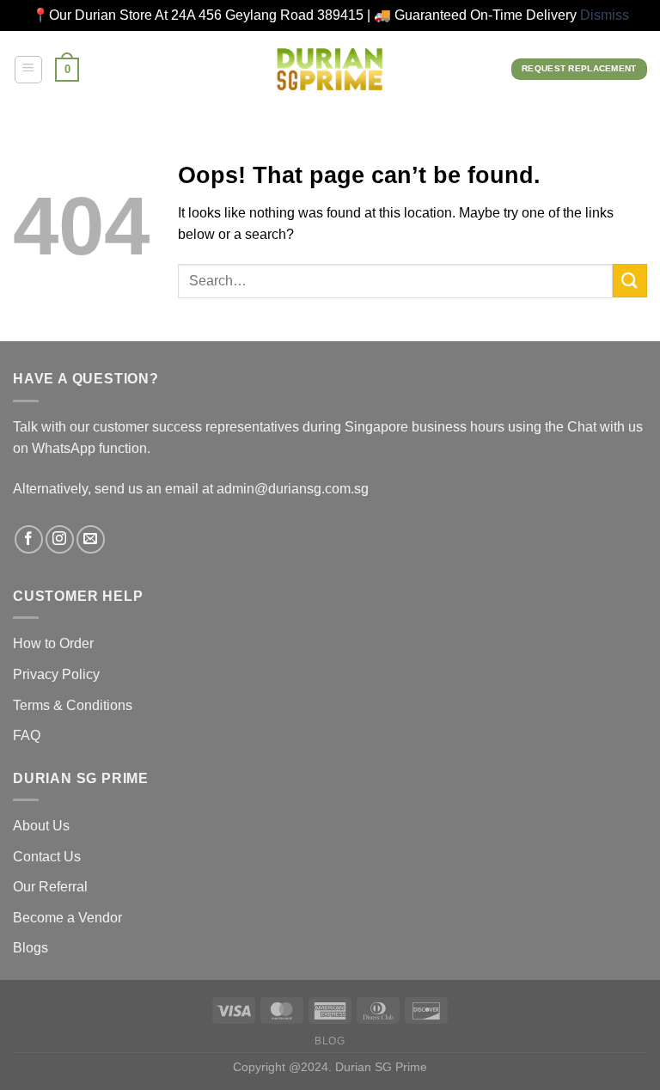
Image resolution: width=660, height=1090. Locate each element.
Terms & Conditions (72, 705)
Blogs (30, 947)
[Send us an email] (90, 539)
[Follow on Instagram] (60, 539)
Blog (330, 1041)
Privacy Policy (56, 674)
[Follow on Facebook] (29, 539)
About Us (41, 825)
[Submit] (630, 280)
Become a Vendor (67, 917)
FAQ (26, 735)
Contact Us (47, 856)
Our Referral (50, 886)
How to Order (53, 643)
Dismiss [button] (604, 15)
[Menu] (28, 69)
